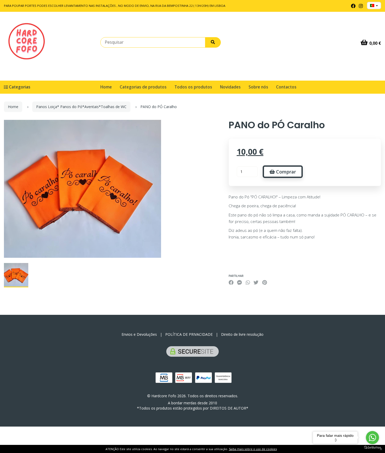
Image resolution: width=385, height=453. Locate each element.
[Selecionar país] (374, 5)
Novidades (230, 87)
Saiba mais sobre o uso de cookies (253, 449)
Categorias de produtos (143, 87)
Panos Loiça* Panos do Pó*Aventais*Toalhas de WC (81, 106)
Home (106, 87)
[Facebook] (353, 6)
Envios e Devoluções (139, 334)
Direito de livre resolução (242, 334)
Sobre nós (258, 87)
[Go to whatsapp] (372, 437)
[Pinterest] (264, 282)
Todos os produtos (193, 87)
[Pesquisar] (213, 42)
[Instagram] (360, 6)
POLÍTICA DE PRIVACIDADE (189, 334)
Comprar (285, 172)
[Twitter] (256, 282)
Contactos (286, 87)
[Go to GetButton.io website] (372, 447)
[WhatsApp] (248, 282)
